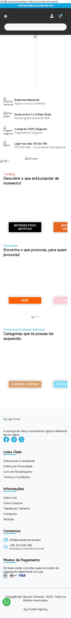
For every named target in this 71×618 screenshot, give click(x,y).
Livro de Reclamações (17, 472)
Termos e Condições (16, 477)
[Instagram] (14, 440)
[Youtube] (21, 440)
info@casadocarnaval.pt (25, 540)
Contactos (10, 514)
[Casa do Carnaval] (18, 16)
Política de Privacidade (18, 466)
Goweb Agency (37, 609)
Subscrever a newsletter (19, 461)
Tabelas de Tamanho (16, 508)
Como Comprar (13, 503)
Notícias (8, 519)
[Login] (52, 16)
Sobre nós (10, 498)
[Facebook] (6, 440)
